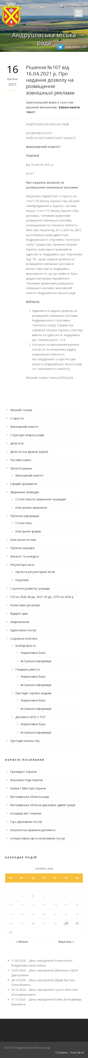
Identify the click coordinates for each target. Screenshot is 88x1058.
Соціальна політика (23, 638)
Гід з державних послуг (26, 822)
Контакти (77, 1052)
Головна (61, 1052)
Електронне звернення (31, 507)
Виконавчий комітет (24, 427)
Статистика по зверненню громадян (40, 499)
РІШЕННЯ (21, 580)
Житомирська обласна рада (29, 797)
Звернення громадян (24, 492)
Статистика (23, 523)
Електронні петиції (23, 540)
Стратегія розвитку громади (30, 588)
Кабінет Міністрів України (28, 788)
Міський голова (21, 410)
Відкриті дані (19, 613)
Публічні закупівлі (22, 548)
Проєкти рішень (21, 468)
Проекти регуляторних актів (35, 572)
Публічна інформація (24, 516)
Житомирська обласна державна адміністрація (42, 805)
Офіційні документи (23, 484)
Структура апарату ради (27, 435)
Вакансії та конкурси (24, 556)
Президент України (23, 772)
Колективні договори (25, 605)
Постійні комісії (20, 460)
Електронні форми (28, 531)
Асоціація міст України (25, 813)
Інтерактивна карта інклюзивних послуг (37, 838)
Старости (17, 418)
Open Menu (78, 13)
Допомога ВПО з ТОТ (30, 717)
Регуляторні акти (22, 565)
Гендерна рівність (27, 669)
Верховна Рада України (26, 780)
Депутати (17, 443)
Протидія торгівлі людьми (33, 693)
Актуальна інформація (35, 661)
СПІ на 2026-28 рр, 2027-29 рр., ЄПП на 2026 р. (42, 597)
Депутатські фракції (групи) (29, 452)
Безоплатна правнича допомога (32, 830)
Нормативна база (32, 653)
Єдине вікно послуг (23, 630)
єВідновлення (19, 622)
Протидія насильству (24, 741)
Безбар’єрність (25, 646)
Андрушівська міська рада (44, 39)
